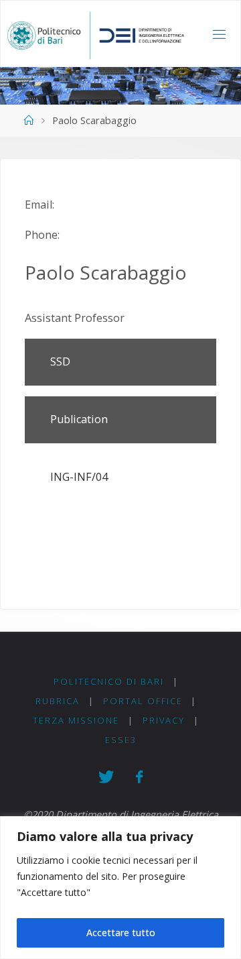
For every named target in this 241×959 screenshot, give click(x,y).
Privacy (164, 720)
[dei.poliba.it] (95, 34)
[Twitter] (106, 777)
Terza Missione (76, 720)
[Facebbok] (139, 777)
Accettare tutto (120, 932)
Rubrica (57, 701)
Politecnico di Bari (109, 681)
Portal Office (143, 701)
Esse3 (121, 740)
